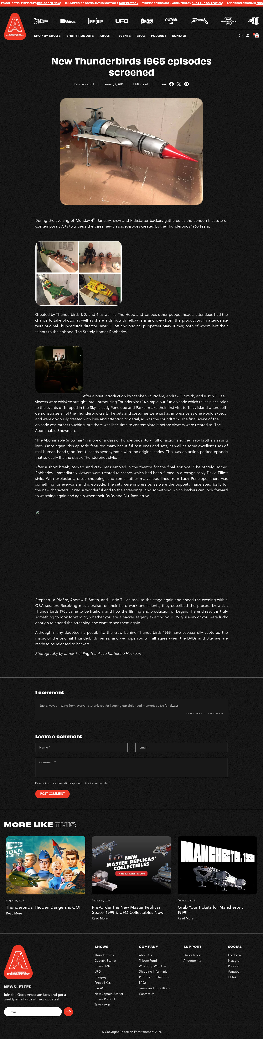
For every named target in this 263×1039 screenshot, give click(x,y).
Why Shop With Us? (153, 966)
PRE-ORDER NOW (14, 3)
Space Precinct (105, 999)
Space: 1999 (102, 966)
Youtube (234, 971)
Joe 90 (99, 988)
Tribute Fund (148, 960)
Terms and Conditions (154, 988)
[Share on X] (179, 84)
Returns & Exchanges (154, 977)
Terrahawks (102, 1004)
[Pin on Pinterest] (186, 84)
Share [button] (161, 84)
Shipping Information (154, 971)
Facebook (234, 955)
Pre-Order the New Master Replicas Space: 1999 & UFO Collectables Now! (128, 910)
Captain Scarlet (105, 960)
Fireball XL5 (103, 982)
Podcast (233, 966)
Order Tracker (193, 955)
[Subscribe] (68, 1011)
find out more (232, 3)
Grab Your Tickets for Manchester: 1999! (210, 910)
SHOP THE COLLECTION (172, 3)
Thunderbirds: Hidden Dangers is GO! (43, 907)
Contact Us (146, 993)
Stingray (100, 977)
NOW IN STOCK (94, 3)
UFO (98, 971)
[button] (109, 35)
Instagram (235, 960)
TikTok (232, 977)
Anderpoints (192, 960)
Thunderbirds (104, 955)
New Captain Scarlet (109, 993)
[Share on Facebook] (171, 84)
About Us (145, 955)
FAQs (143, 982)
